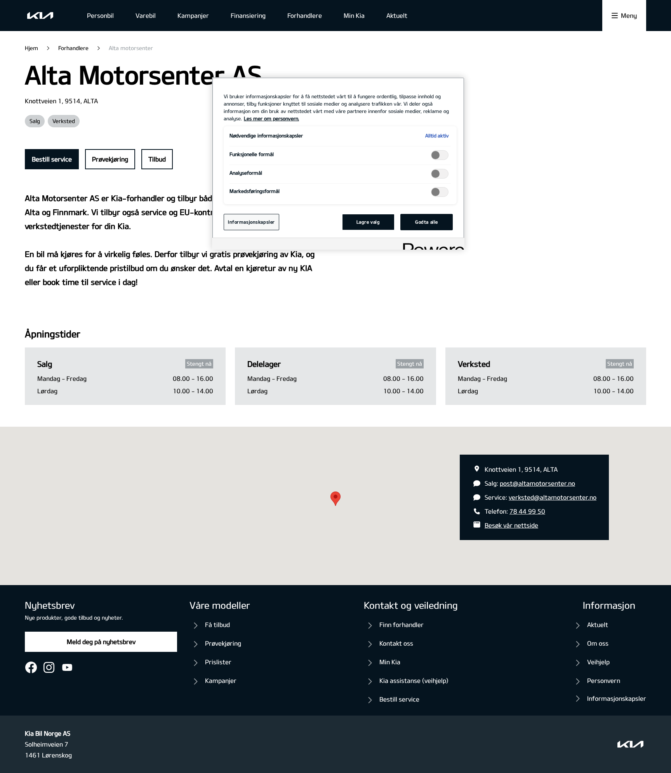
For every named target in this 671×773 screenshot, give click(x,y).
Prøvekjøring (110, 159)
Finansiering (248, 15)
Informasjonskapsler (616, 698)
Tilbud (157, 159)
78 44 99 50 (527, 511)
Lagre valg (368, 221)
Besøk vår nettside (511, 525)
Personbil (100, 15)
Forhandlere (304, 15)
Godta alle (426, 221)
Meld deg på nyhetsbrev (101, 641)
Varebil (146, 15)
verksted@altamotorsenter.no (552, 497)
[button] (335, 499)
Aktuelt (396, 15)
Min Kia (354, 15)
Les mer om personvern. (271, 118)
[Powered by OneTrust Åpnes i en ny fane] (431, 245)
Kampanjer (193, 15)
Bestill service (52, 159)
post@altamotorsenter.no (537, 483)
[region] (338, 163)
